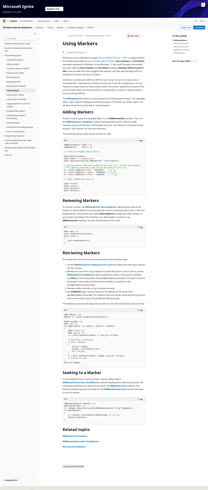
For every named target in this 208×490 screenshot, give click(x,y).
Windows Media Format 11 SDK (97, 36)
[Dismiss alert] (203, 5)
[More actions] (143, 36)
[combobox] (19, 38)
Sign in (202, 21)
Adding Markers (180, 40)
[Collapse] (35, 34)
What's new (186, 27)
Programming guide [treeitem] (15, 60)
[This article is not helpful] (196, 61)
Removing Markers (181, 43)
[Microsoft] (4, 21)
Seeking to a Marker (182, 50)
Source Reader (94, 61)
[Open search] (196, 21)
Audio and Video (75, 36)
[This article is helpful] (193, 61)
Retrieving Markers (181, 46)
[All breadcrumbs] (65, 36)
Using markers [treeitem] (13, 90)
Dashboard (199, 27)
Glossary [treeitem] (8, 155)
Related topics (179, 53)
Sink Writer (110, 61)
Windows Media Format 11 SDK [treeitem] (17, 43)
